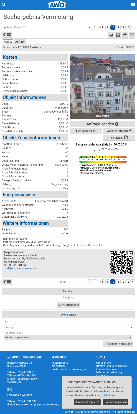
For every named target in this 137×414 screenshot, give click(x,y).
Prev (74, 86)
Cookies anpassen (116, 402)
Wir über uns (103, 362)
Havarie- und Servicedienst (112, 366)
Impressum (102, 375)
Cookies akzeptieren (87, 402)
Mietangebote (60, 362)
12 (122, 27)
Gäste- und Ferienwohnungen (69, 369)
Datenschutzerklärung (109, 372)
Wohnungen (58, 366)
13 (127, 27)
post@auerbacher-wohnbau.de (21, 268)
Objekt (8, 41)
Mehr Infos (108, 395)
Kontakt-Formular (106, 369)
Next (130, 86)
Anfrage (20, 41)
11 (117, 27)
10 (112, 27)
